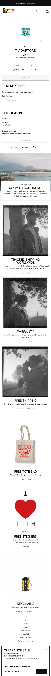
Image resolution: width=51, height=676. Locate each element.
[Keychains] (25, 576)
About (26, 620)
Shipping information (25, 273)
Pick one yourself (25, 612)
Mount (18, 65)
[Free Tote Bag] (25, 444)
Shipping (18, 57)
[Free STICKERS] (25, 509)
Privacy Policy (25, 634)
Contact (25, 624)
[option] (25, 3)
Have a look (26, 479)
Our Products (25, 631)
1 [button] (24, 46)
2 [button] (26, 46)
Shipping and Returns (26, 637)
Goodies (25, 547)
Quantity (35, 65)
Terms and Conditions (26, 342)
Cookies (25, 627)
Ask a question (25, 140)
